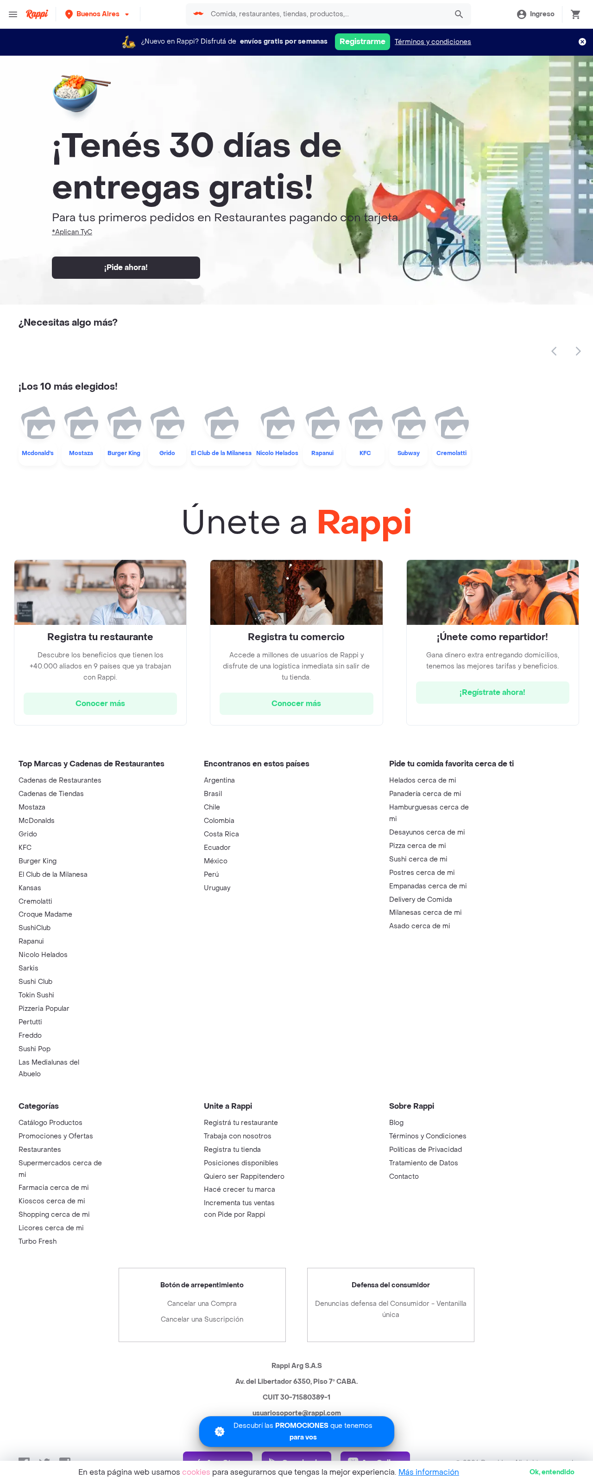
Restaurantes (40, 1149)
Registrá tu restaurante (241, 1122)
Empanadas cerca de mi (428, 886)
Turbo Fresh (38, 1241)
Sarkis (28, 968)
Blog (396, 1122)
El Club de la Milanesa (53, 874)
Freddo (30, 1035)
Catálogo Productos (50, 1122)
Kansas (30, 888)
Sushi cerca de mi (418, 859)
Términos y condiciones (433, 42)
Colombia (219, 820)
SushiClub (34, 928)
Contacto (404, 1176)
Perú (211, 874)
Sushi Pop (34, 1049)
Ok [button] (552, 1472)
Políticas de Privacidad (425, 1149)
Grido (28, 834)
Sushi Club (35, 981)
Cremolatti (35, 901)
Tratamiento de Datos (423, 1163)
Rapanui (31, 941)
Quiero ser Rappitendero (244, 1176)
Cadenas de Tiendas (51, 794)
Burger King (38, 861)
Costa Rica (221, 834)
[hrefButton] (100, 704)
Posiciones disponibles (241, 1163)
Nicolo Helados (43, 955)
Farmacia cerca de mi (54, 1187)
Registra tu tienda (232, 1149)
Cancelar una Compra (202, 1303)
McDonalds (37, 820)
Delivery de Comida (420, 899)
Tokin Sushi (36, 995)
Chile (212, 807)
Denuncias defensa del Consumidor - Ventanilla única (391, 1309)
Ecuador (217, 847)
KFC (25, 847)
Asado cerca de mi (419, 926)
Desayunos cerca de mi (427, 832)
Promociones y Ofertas (56, 1136)
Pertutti (30, 1022)
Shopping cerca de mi (54, 1214)
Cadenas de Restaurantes (60, 780)
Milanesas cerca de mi (425, 912)
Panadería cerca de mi (425, 794)
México (215, 861)
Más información (428, 1472)
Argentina (219, 780)
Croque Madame (45, 914)
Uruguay (217, 888)
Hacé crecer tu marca (239, 1189)
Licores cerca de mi (51, 1228)
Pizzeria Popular (44, 1008)
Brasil (213, 794)
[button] (97, 14)
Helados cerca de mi (422, 780)
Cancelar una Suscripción (202, 1319)
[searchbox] (326, 14)
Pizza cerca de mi (417, 846)
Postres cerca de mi (422, 872)
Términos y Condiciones (428, 1136)
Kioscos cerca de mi (52, 1201)
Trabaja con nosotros (237, 1136)
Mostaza (32, 807)
